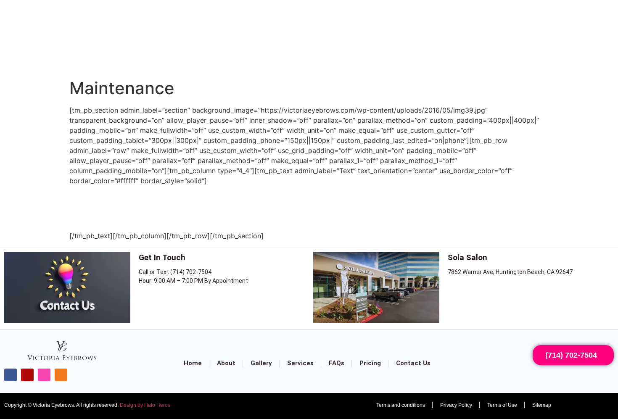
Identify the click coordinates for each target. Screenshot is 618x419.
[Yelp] (27, 375)
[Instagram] (44, 375)
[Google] (61, 375)
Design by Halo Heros (145, 405)
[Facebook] (10, 375)
